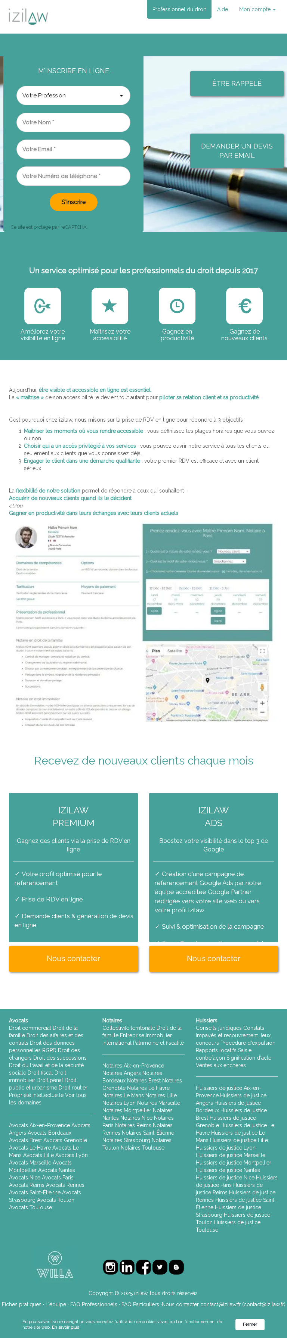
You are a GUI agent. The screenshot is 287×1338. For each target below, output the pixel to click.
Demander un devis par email (237, 151)
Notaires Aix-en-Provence (133, 1066)
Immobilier (159, 1035)
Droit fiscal (40, 1073)
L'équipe (56, 1304)
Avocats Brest (25, 1140)
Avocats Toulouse (30, 1207)
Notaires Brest (144, 1081)
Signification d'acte (248, 1058)
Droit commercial (30, 1028)
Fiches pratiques (21, 1304)
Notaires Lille (161, 1095)
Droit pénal (50, 1080)
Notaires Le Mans (123, 1095)
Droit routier (73, 1088)
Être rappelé (237, 83)
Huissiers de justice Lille (239, 1140)
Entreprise (132, 1035)
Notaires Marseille (158, 1103)
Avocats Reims (26, 1185)
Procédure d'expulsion (247, 1043)
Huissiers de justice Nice (225, 1178)
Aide (222, 9)
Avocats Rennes (65, 1185)
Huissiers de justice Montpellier (233, 1163)
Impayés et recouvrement (227, 1035)
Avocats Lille (38, 1155)
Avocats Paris (58, 1178)
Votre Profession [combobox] (44, 95)
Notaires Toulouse (142, 1148)
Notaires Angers (121, 1073)
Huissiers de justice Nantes (228, 1170)
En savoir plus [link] (65, 1327)
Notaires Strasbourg (126, 1140)
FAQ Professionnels (93, 1304)
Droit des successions (60, 1058)
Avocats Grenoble (65, 1140)
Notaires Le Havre (148, 1088)
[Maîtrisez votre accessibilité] (42, 306)
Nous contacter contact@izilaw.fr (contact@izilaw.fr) (224, 1304)
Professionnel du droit (179, 9)
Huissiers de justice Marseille (230, 1155)
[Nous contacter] (73, 967)
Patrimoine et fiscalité (158, 1043)
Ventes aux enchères (221, 1065)
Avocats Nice (24, 1178)
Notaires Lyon (119, 1103)
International (117, 1043)
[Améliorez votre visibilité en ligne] (110, 306)
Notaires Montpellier (126, 1110)
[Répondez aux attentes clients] (244, 306)
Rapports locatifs (216, 1050)
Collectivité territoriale (128, 1028)
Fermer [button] (250, 1324)
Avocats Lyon (71, 1155)
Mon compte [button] (255, 9)
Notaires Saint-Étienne (148, 1133)
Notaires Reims (133, 1125)
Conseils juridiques (219, 1028)
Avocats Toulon (55, 1200)
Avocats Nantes (56, 1170)
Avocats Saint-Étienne (35, 1192)
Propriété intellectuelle (36, 1095)
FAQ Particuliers (140, 1304)
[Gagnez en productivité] (177, 306)
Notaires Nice (136, 1118)
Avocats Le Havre (30, 1148)
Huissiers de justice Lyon (226, 1148)
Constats (253, 1028)
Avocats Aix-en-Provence (39, 1125)
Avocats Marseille (30, 1163)
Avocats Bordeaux (49, 1133)
